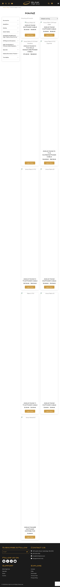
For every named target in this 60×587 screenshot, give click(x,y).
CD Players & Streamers (9, 40)
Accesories (6, 20)
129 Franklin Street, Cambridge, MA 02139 (42, 551)
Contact (33, 569)
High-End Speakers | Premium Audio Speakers (9, 45)
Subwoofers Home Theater (10, 53)
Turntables (6, 57)
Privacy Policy (34, 577)
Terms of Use (34, 575)
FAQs (32, 571)
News (3, 573)
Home (4, 7)
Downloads (34, 573)
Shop (8, 7)
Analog (5, 28)
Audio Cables (6, 31)
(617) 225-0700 (36, 553)
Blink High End (6, 569)
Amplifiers (5, 24)
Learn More (30, 35)
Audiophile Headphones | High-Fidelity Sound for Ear (10, 36)
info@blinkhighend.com (39, 556)
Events (4, 575)
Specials (5, 49)
